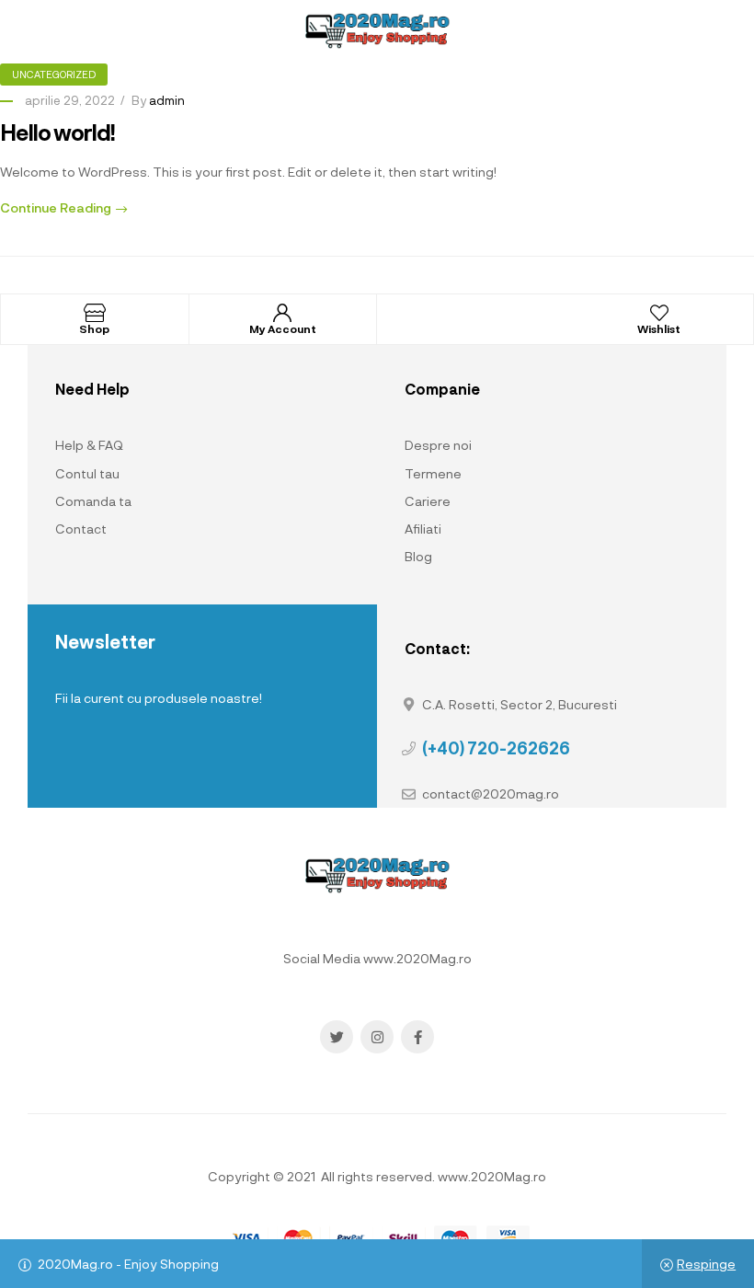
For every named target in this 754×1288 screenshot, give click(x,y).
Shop (94, 328)
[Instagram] (377, 1036)
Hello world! (57, 132)
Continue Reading (55, 207)
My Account (282, 328)
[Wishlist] (659, 313)
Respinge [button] (706, 1263)
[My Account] (282, 313)
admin (167, 100)
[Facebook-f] (417, 1036)
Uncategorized (54, 74)
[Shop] (95, 313)
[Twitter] (336, 1036)
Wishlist (658, 328)
